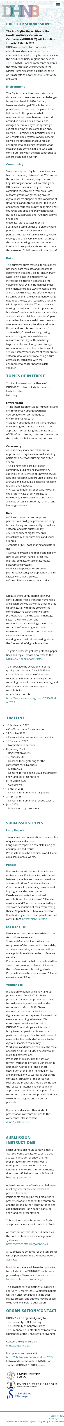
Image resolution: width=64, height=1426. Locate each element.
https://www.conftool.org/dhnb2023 (27, 1244)
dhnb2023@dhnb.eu (18, 1122)
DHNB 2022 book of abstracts (23, 659)
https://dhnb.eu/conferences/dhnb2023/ (29, 1357)
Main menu (57, 5)
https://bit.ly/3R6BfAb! (35, 919)
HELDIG (60, 1418)
